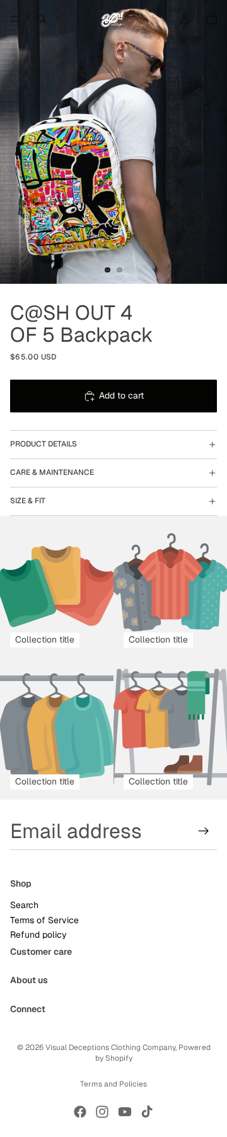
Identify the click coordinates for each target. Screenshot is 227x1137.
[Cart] (212, 19)
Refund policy (38, 934)
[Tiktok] (146, 1111)
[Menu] (14, 18)
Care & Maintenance (52, 472)
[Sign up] (203, 831)
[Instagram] (102, 1111)
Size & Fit (27, 501)
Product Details (43, 444)
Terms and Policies (113, 1084)
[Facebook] (80, 1111)
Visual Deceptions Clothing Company (110, 1047)
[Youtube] (124, 1111)
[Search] (41, 19)
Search (24, 905)
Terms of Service (44, 920)
